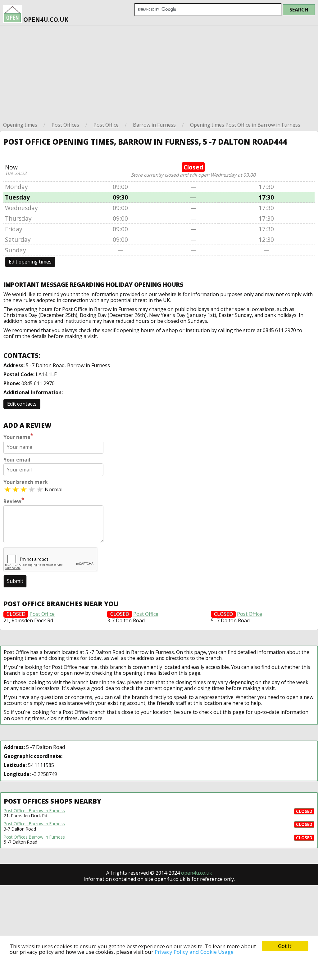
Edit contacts (22, 403)
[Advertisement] (159, 72)
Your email (16, 460)
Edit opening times (30, 262)
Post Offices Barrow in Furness (34, 810)
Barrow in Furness (154, 124)
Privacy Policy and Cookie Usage (194, 951)
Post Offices (65, 124)
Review (13, 501)
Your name (18, 436)
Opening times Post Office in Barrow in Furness (245, 124)
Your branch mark (25, 482)
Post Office (106, 124)
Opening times (20, 124)
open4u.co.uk (45, 19)
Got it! (285, 945)
